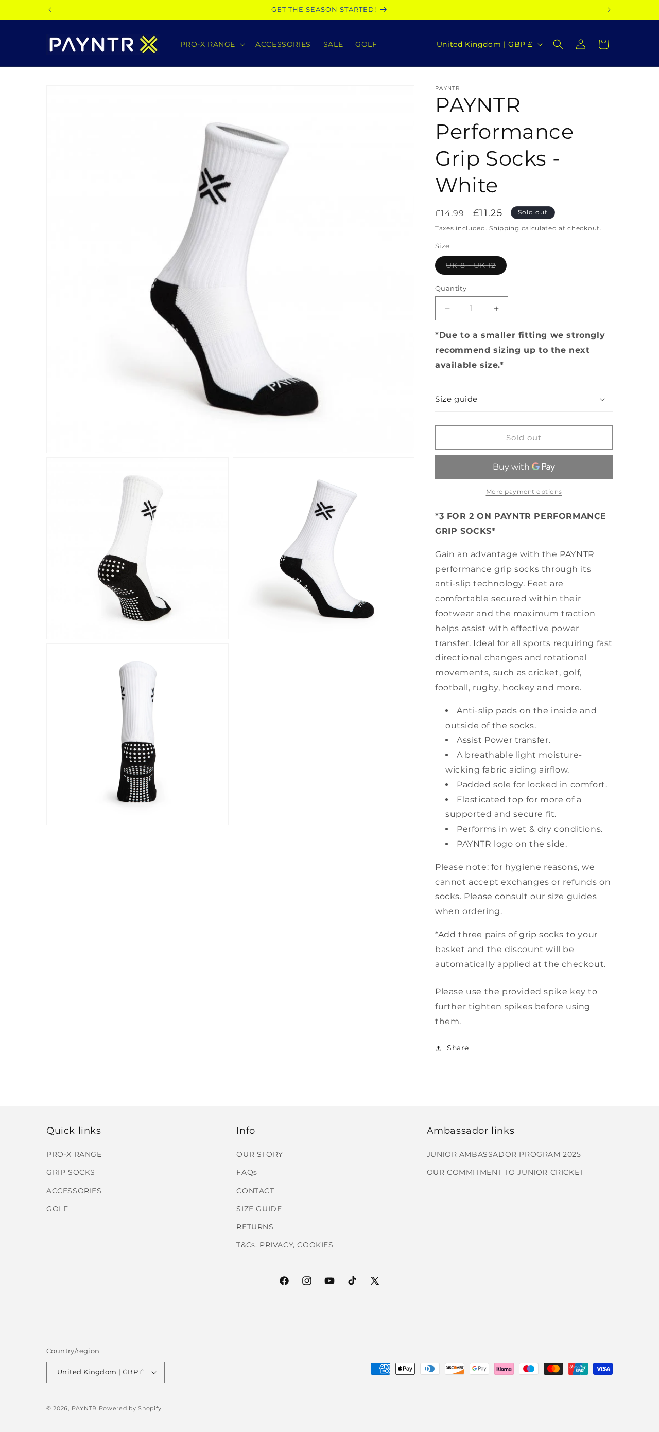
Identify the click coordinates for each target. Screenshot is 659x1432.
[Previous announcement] (50, 10)
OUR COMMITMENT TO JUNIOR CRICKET (505, 1172)
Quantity (450, 288)
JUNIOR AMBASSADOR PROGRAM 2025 (504, 1154)
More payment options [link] (524, 491)
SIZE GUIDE (259, 1208)
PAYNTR (84, 1408)
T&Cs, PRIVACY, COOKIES (284, 1244)
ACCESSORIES (74, 1190)
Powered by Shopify (130, 1408)
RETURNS (254, 1226)
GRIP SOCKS (70, 1172)
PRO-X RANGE (74, 1154)
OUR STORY (259, 1154)
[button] (212, 44)
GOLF (57, 1208)
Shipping (504, 228)
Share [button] (458, 1047)
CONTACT (255, 1190)
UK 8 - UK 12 (476, 267)
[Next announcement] (609, 10)
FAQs (246, 1172)
